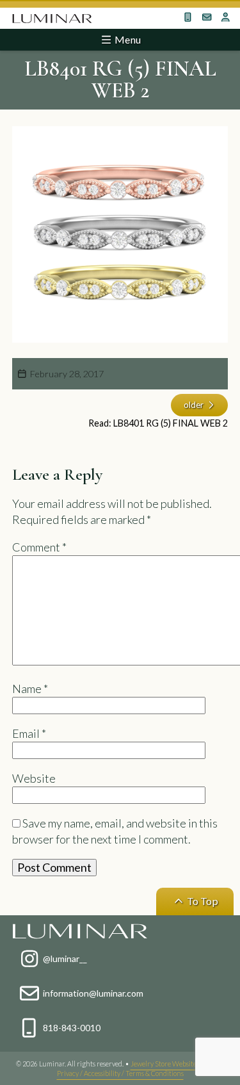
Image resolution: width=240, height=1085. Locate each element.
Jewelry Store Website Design (175, 1063)
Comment (39, 547)
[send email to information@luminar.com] (207, 17)
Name (30, 688)
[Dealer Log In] (226, 17)
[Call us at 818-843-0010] (188, 17)
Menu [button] (127, 39)
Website (34, 778)
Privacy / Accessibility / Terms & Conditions (120, 1073)
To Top (201, 901)
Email (29, 733)
